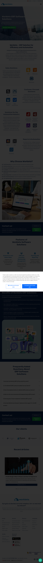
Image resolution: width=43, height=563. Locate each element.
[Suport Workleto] (40, 560)
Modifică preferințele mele (14, 286)
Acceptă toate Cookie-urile (30, 286)
